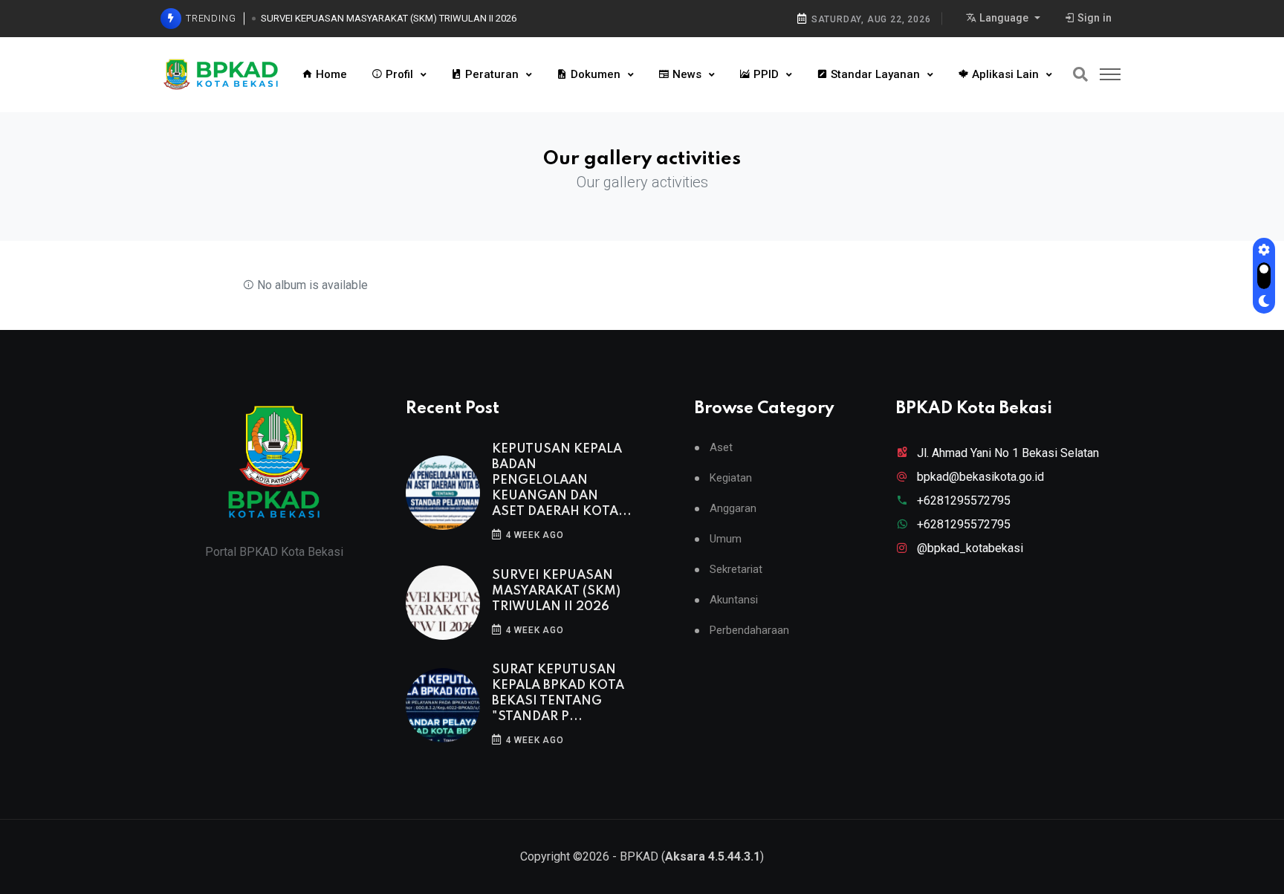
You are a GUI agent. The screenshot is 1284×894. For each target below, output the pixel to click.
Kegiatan (731, 478)
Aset (721, 447)
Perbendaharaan (749, 630)
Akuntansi (734, 600)
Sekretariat (736, 569)
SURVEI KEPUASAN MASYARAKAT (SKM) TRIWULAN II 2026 (388, 18)
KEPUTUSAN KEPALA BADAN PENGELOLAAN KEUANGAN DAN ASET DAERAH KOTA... (562, 480)
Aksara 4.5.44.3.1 (712, 856)
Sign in (1093, 18)
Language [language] (1003, 18)
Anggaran (733, 508)
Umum (726, 539)
